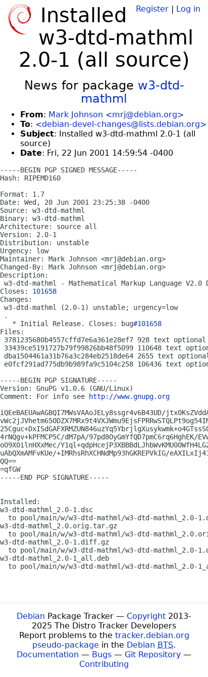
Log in (188, 9)
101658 (44, 291)
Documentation (48, 654)
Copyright (146, 616)
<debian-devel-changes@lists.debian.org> (120, 124)
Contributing (104, 664)
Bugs (102, 654)
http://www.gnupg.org (129, 396)
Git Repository (153, 654)
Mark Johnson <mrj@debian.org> (116, 114)
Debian (31, 616)
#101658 (147, 324)
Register (152, 9)
